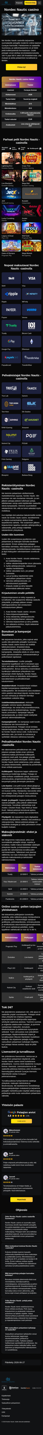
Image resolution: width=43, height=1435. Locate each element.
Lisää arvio (21, 1121)
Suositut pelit (5, 148)
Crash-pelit (23, 148)
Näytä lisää (21, 1199)
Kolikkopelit (34, 148)
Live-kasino (14, 148)
